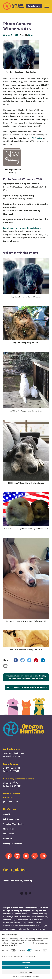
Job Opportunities (11, 819)
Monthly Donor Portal (12, 843)
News (30, 35)
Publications (8, 833)
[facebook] (16, 660)
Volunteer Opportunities (13, 824)
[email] (5, 666)
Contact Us (8, 797)
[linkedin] (43, 660)
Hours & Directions (12, 793)
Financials (7, 838)
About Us (7, 814)
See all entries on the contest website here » (22, 228)
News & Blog (8, 828)
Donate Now (34, 6)
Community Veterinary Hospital (18, 778)
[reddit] (22, 660)
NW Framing (36, 138)
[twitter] (29, 660)
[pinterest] (36, 660)
